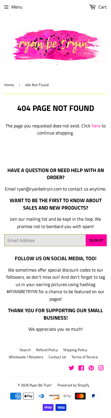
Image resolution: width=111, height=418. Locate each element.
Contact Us (57, 357)
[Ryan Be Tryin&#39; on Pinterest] (91, 368)
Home (9, 85)
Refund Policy (47, 350)
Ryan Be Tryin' (41, 385)
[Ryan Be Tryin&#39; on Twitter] (71, 368)
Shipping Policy (75, 350)
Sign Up (96, 240)
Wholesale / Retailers (26, 357)
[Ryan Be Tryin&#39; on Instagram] (101, 368)
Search (25, 350)
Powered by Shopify (73, 385)
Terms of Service (84, 357)
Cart (102, 6)
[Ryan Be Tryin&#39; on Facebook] (81, 368)
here (96, 125)
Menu (16, 6)
